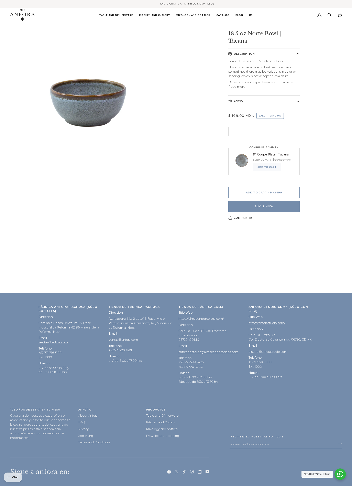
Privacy (83, 429)
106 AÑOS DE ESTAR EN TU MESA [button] (35, 409)
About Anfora (88, 415)
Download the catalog (162, 436)
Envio (238, 100)
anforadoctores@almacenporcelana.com (208, 352)
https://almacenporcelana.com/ (201, 319)
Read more (236, 87)
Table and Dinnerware (162, 415)
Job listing (85, 436)
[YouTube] (207, 472)
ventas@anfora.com (53, 342)
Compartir (243, 217)
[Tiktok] (184, 472)
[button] (116, 15)
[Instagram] (192, 472)
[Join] (338, 444)
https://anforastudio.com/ (267, 323)
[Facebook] (169, 472)
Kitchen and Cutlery (160, 422)
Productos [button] (156, 409)
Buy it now (264, 206)
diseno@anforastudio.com (268, 352)
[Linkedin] (199, 472)
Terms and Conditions (94, 442)
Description (244, 53)
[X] (177, 472)
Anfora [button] (84, 409)
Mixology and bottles (161, 429)
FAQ (81, 422)
